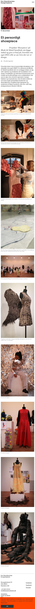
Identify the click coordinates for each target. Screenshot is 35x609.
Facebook (29, 585)
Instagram (29, 583)
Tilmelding (4, 594)
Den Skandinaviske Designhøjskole (8, 2)
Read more (4, 603)
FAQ (2, 597)
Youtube (28, 587)
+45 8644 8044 (5, 589)
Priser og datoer (5, 595)
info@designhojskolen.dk (8, 591)
